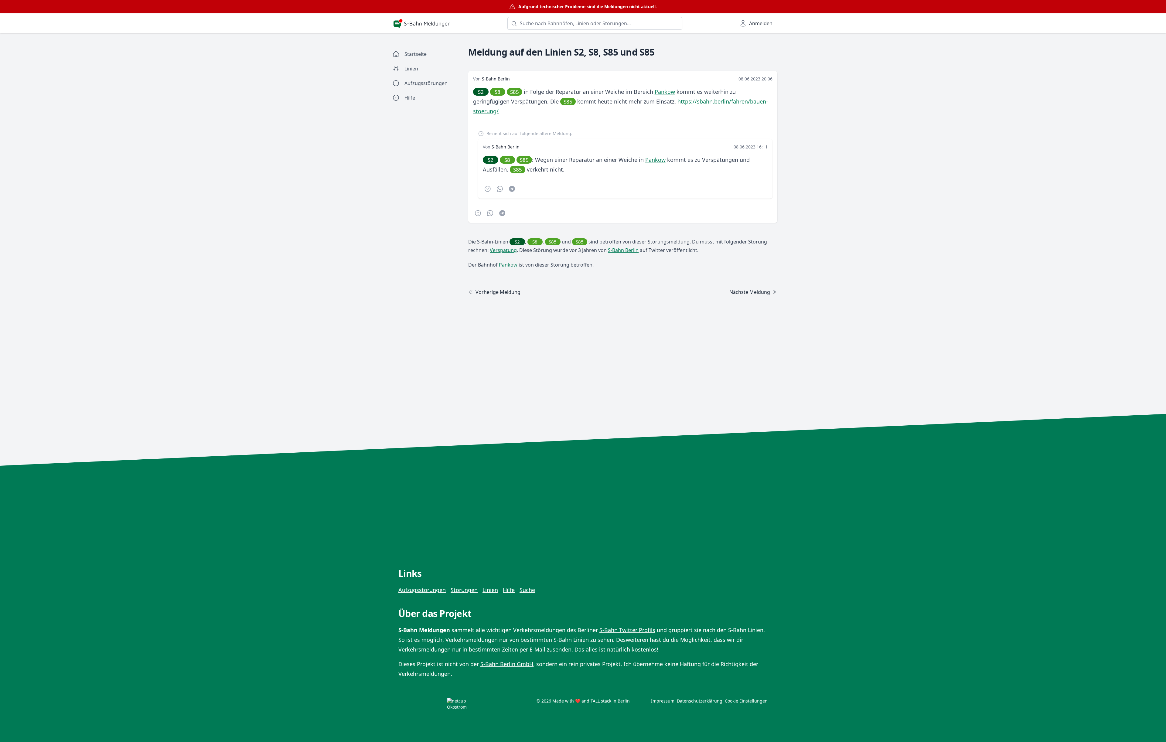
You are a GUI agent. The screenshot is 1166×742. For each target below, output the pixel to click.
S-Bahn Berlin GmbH (506, 664)
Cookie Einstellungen (746, 701)
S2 (481, 91)
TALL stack (601, 701)
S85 (514, 91)
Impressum (662, 701)
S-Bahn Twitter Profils (627, 630)
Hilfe (509, 590)
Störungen (464, 590)
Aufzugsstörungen (422, 590)
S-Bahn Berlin (496, 79)
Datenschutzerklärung (699, 701)
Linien (490, 590)
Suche (527, 590)
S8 (497, 91)
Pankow (665, 91)
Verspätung (503, 250)
